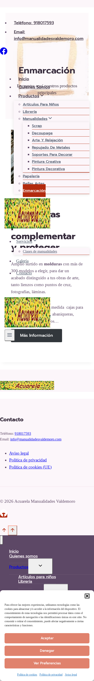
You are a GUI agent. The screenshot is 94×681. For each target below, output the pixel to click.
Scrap (37, 126)
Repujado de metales (51, 147)
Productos (18, 567)
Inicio (23, 79)
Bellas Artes (33, 183)
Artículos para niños (41, 104)
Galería (22, 261)
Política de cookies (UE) (30, 467)
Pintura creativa (46, 161)
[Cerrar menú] (1, 540)
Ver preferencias (47, 663)
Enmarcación (34, 190)
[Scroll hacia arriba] (4, 531)
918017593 (23, 433)
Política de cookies (27, 674)
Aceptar (47, 638)
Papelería (31, 176)
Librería (30, 111)
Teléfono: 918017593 (34, 23)
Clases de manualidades (40, 251)
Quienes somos (34, 87)
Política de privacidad (51, 674)
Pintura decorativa (48, 169)
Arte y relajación (47, 140)
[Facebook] (3, 53)
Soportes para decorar (52, 154)
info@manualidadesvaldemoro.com (35, 439)
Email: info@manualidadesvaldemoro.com (49, 35)
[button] (87, 596)
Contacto (24, 273)
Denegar (47, 650)
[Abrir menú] (10, 335)
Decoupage (42, 133)
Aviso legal (71, 674)
